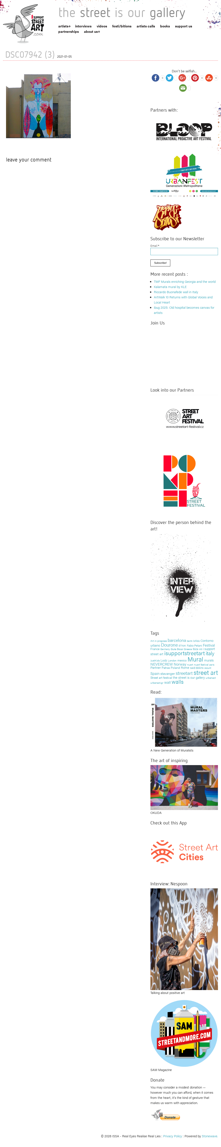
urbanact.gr (156, 683)
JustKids (155, 660)
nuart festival (201, 664)
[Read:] (184, 721)
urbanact (211, 677)
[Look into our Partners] (184, 418)
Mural (195, 658)
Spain (154, 673)
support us (183, 26)
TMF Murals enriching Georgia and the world (185, 281)
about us (91, 31)
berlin (190, 640)
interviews (83, 26)
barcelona (177, 640)
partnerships (68, 31)
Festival (209, 645)
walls (177, 681)
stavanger (167, 673)
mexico (182, 660)
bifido (196, 641)
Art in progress (158, 641)
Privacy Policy (172, 1136)
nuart (190, 664)
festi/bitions (121, 26)
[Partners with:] (184, 130)
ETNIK (182, 645)
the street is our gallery (189, 677)
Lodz (164, 660)
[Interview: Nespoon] (184, 938)
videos (102, 26)
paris (211, 664)
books (165, 26)
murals (209, 660)
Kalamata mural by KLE (170, 286)
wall (167, 682)
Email (154, 246)
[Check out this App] (184, 851)
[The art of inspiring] (184, 787)
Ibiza (195, 649)
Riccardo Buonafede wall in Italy (176, 292)
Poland (175, 667)
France (154, 649)
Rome (185, 667)
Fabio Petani (194, 645)
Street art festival (161, 677)
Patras (166, 667)
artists (63, 26)
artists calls (146, 26)
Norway (180, 664)
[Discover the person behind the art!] (180, 579)
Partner (155, 667)
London (172, 660)
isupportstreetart (184, 653)
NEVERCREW (161, 664)
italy (210, 653)
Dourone (169, 644)
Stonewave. (210, 1136)
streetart (184, 672)
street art (206, 672)
